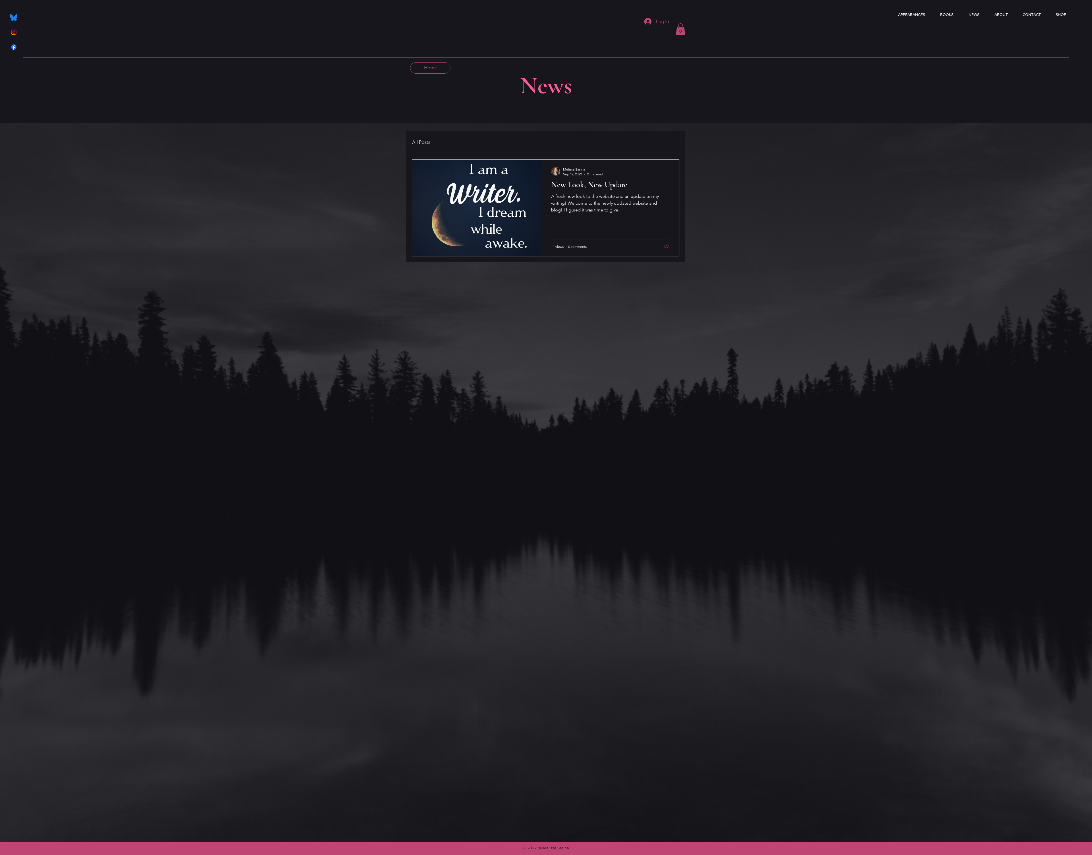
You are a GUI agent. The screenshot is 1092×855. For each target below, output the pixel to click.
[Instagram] (13, 32)
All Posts (421, 142)
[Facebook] (13, 47)
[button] (680, 29)
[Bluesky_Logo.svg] (13, 17)
